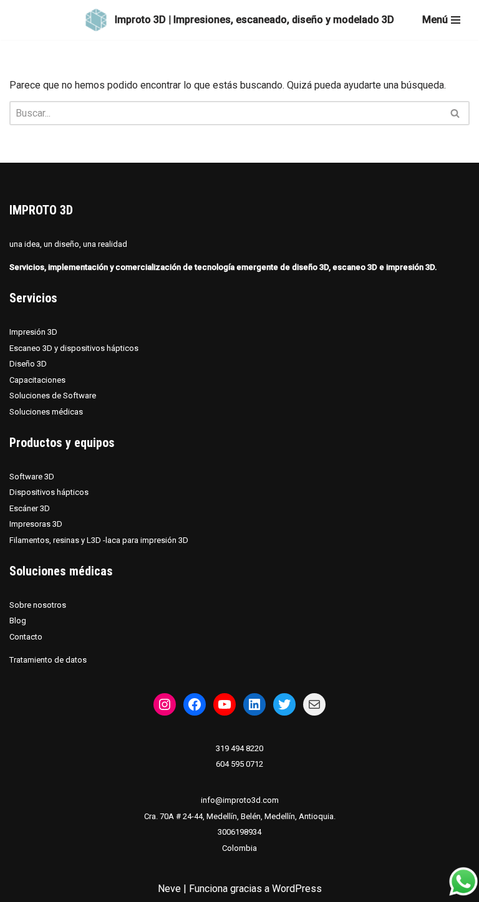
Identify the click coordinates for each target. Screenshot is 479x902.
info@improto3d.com (240, 800)
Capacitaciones (37, 380)
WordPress (297, 889)
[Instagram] (164, 704)
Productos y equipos (62, 442)
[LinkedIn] (254, 704)
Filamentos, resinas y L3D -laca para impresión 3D (98, 540)
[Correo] (314, 704)
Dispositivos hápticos (49, 492)
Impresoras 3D (35, 524)
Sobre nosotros (37, 605)
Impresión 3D (33, 332)
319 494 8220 (239, 748)
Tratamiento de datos (48, 660)
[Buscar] (456, 113)
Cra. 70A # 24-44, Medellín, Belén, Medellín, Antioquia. (240, 816)
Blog (17, 620)
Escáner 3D (29, 508)
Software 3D (31, 476)
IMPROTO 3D (41, 210)
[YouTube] (224, 704)
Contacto (25, 636)
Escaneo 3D (31, 348)
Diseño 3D (28, 363)
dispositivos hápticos (99, 348)
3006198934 (239, 832)
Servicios (33, 297)
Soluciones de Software (52, 395)
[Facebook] (194, 704)
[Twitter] (284, 704)
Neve (169, 889)
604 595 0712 (239, 764)
